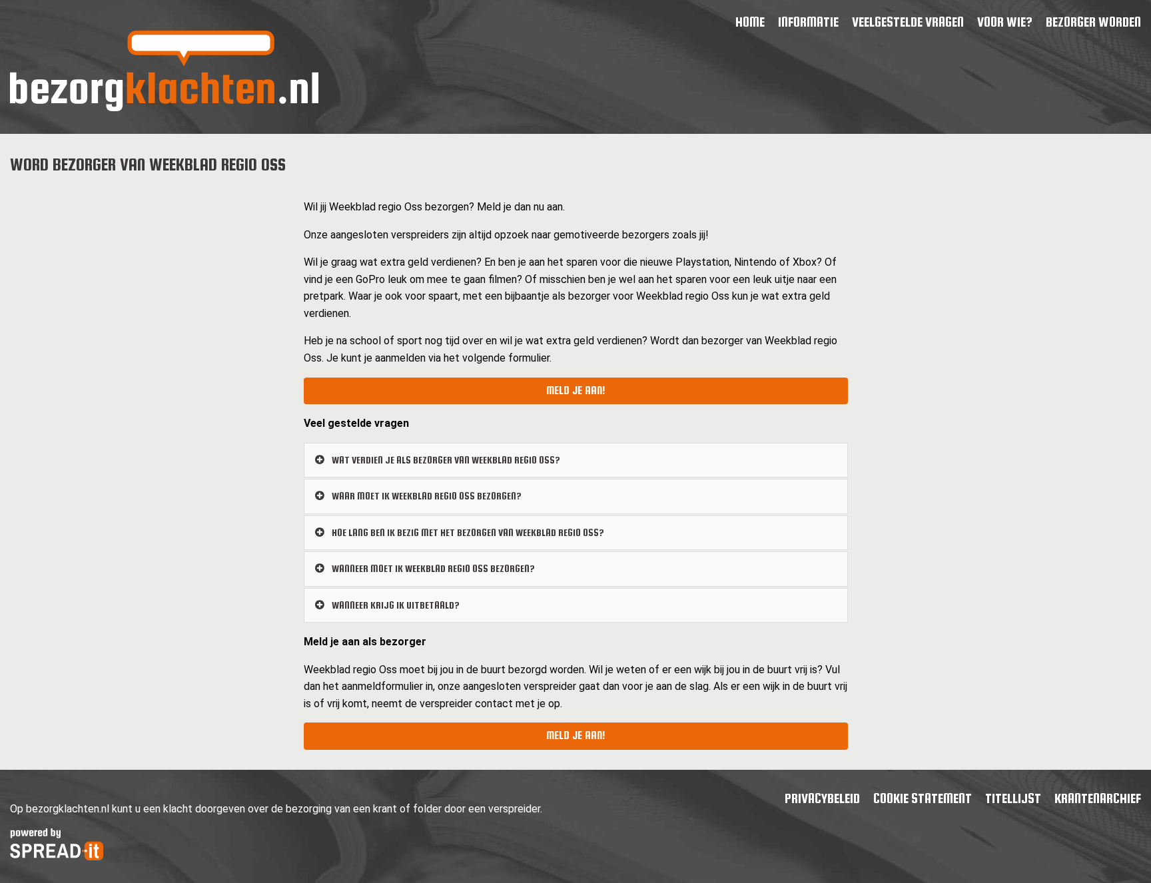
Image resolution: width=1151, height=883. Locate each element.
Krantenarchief (1097, 798)
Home (750, 21)
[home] (164, 107)
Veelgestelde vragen (908, 21)
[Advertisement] (146, 281)
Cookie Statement (922, 798)
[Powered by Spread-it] (56, 856)
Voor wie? (1004, 21)
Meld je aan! (575, 390)
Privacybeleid (822, 798)
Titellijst (1013, 798)
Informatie (808, 21)
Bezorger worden (1093, 21)
